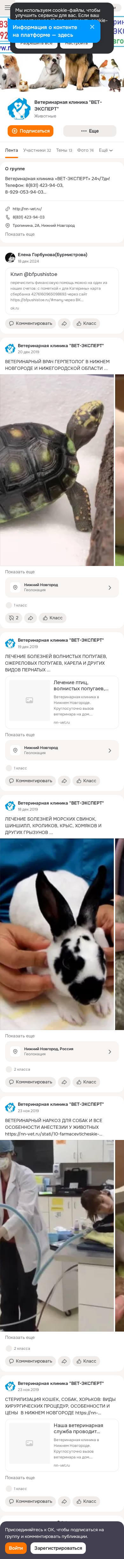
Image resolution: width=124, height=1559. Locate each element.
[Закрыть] (92, 27)
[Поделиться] (64, 323)
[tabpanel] (62, 879)
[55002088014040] (10, 348)
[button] (30, 131)
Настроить (76, 43)
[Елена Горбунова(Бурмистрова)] (10, 258)
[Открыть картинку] (57, 470)
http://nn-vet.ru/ (27, 208)
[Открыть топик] (62, 365)
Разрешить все (36, 43)
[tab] (11, 150)
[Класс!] (9, 605)
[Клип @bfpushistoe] (62, 291)
